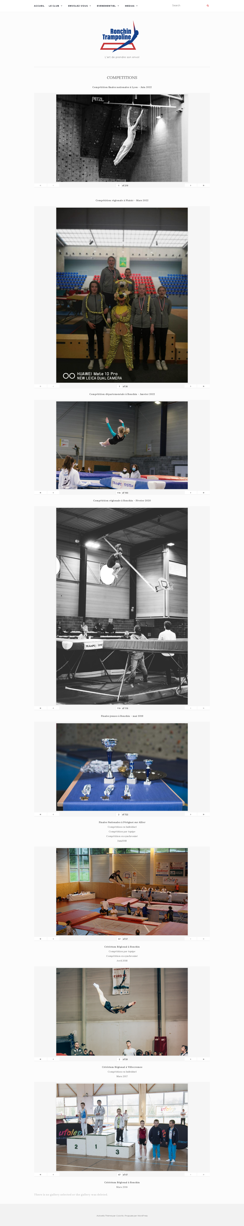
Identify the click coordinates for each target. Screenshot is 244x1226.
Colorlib (120, 1215)
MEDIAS (129, 6)
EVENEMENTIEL (106, 6)
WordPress (142, 1215)
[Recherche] (207, 5)
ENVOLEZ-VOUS (78, 6)
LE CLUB (54, 6)
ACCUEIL (39, 6)
